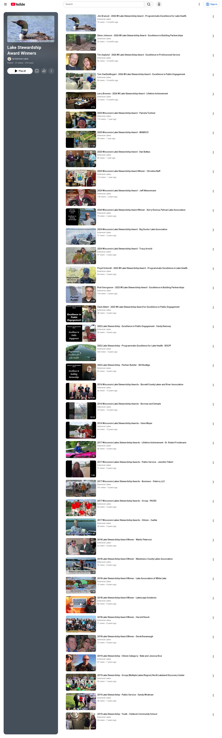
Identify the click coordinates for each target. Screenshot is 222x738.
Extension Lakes (104, 19)
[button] (30, 29)
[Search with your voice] (159, 4)
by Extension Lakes (20, 59)
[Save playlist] (37, 71)
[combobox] (104, 4)
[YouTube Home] (17, 4)
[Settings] (199, 4)
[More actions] (51, 71)
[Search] (149, 4)
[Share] (44, 71)
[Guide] (5, 4)
